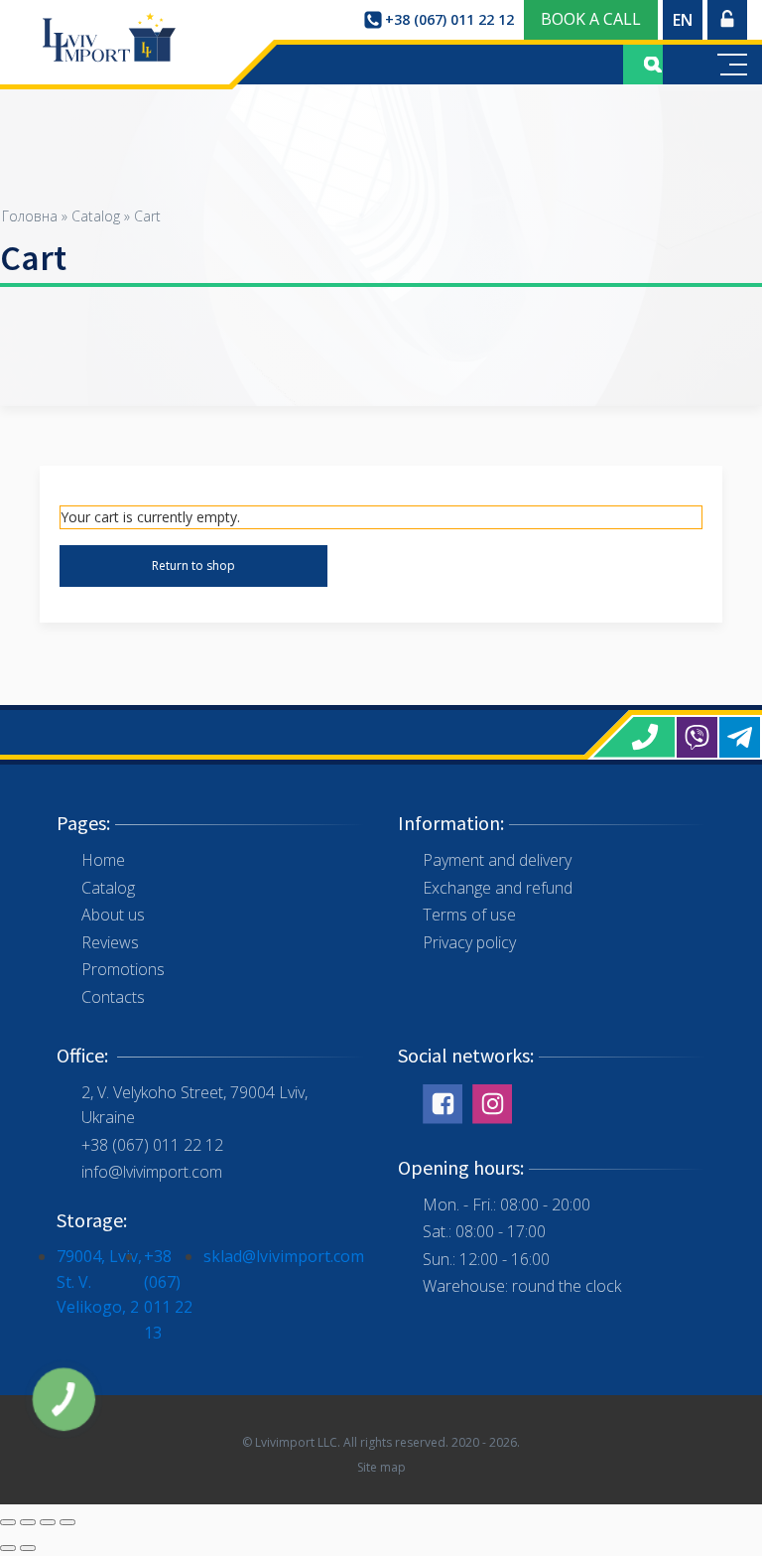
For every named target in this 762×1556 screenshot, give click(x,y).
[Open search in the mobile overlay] (643, 64)
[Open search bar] (653, 64)
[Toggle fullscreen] (48, 1522)
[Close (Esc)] (8, 1522)
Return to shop (193, 565)
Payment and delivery (497, 860)
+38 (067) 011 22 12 (152, 1145)
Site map (381, 1467)
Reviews (110, 942)
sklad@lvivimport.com (283, 1256)
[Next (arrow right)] (28, 1548)
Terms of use (469, 914)
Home (103, 860)
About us (113, 914)
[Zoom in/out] (67, 1522)
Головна (30, 216)
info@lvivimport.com (151, 1172)
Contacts (113, 997)
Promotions (123, 969)
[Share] (28, 1522)
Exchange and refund (497, 888)
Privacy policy (469, 942)
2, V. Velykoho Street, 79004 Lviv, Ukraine (194, 1105)
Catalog (95, 216)
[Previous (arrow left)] (8, 1548)
